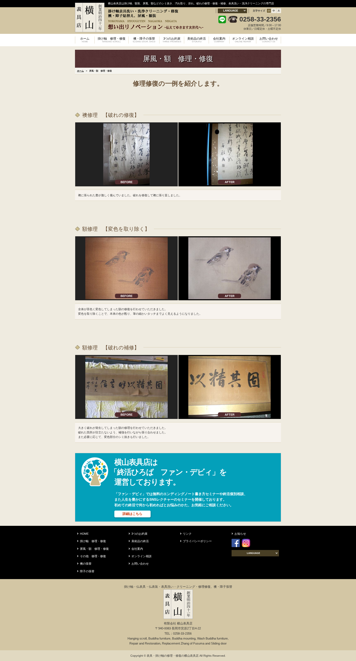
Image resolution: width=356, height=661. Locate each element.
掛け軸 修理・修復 (111, 40)
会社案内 (219, 40)
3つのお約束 (172, 40)
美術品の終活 (196, 40)
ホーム (84, 40)
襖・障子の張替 (144, 40)
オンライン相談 (243, 40)
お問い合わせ (268, 40)
